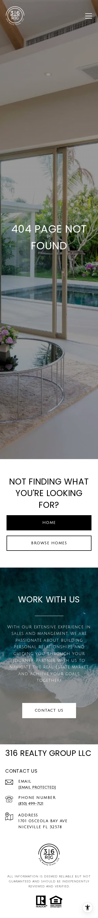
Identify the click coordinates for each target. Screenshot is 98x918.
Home (49, 523)
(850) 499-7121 (30, 804)
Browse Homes (49, 543)
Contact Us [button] (49, 710)
